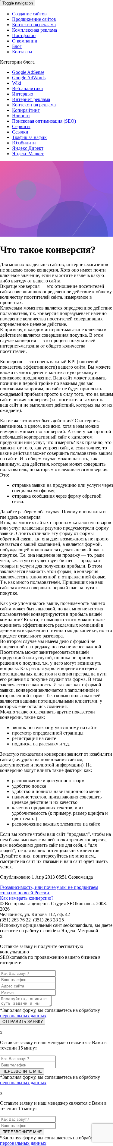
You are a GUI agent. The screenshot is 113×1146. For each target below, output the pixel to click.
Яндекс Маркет (28, 153)
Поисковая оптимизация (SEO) (44, 121)
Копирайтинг (26, 110)
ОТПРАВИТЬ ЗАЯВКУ (22, 1021)
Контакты (22, 51)
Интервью (22, 93)
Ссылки (20, 131)
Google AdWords (29, 77)
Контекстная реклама (34, 24)
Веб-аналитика (27, 88)
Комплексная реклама (34, 30)
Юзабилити (24, 142)
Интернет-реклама (31, 99)
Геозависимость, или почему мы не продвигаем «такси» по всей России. (49, 890)
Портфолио (24, 35)
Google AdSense (28, 72)
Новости (21, 115)
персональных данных (23, 1015)
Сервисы (21, 126)
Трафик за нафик (29, 137)
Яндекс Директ (27, 148)
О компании (24, 40)
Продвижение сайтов (34, 19)
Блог (17, 46)
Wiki (16, 83)
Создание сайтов (29, 13)
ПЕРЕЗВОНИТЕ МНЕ (22, 1071)
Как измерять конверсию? (26, 898)
